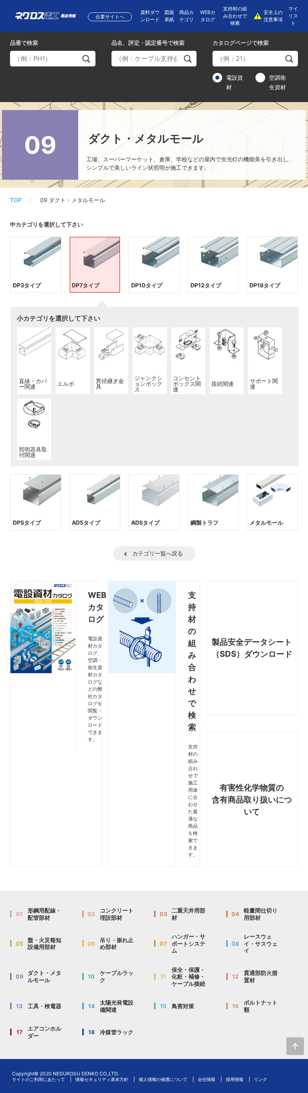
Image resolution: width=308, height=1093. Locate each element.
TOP (16, 200)
